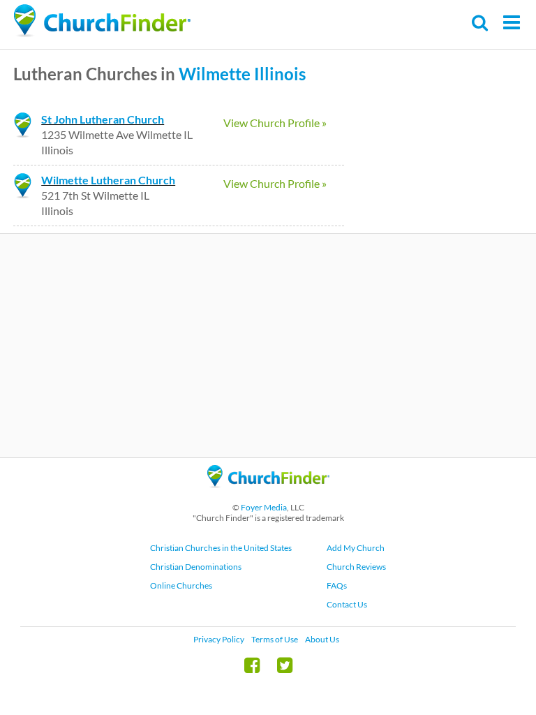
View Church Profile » (275, 122)
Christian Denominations (195, 566)
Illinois (280, 74)
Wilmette (215, 74)
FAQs (337, 585)
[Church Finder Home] (268, 494)
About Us (322, 639)
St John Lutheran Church (102, 119)
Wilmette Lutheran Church (108, 179)
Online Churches (181, 585)
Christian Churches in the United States (221, 548)
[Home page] (102, 20)
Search (480, 22)
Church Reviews (356, 566)
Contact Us (347, 604)
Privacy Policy (218, 639)
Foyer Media (264, 507)
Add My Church (356, 548)
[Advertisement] (268, 345)
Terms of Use (274, 639)
